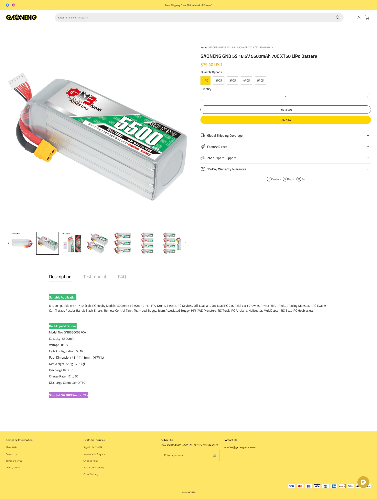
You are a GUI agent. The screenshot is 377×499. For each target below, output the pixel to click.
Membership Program (94, 454)
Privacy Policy (13, 467)
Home (203, 47)
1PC (205, 80)
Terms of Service (14, 461)
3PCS (232, 80)
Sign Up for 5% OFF (92, 447)
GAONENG (192, 492)
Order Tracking (90, 474)
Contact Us (11, 454)
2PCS (218, 80)
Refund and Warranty (93, 467)
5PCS (260, 80)
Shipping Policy (90, 461)
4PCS (246, 80)
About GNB (11, 447)
